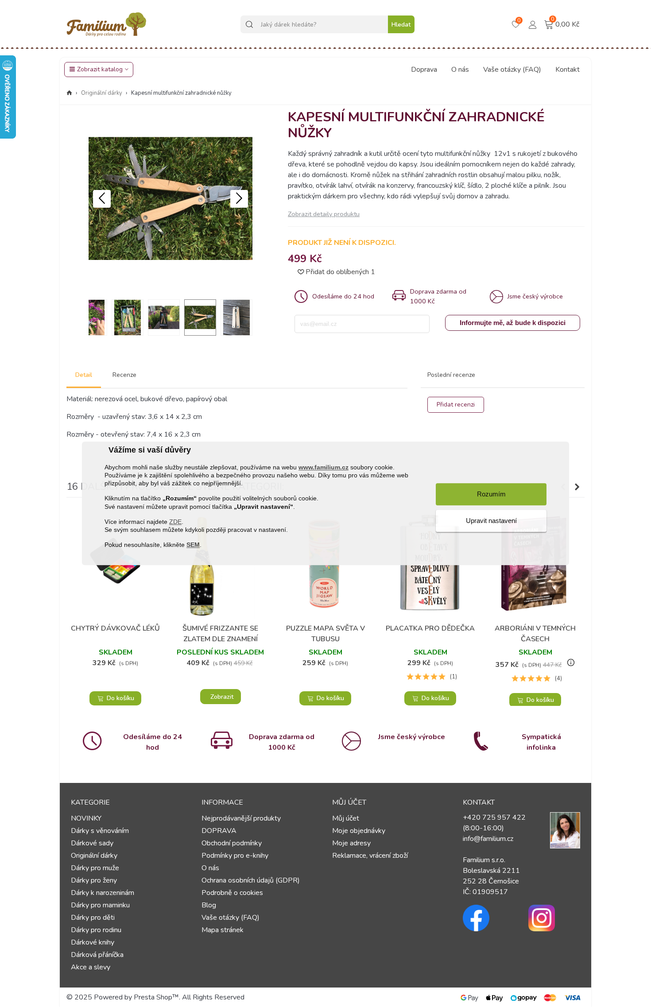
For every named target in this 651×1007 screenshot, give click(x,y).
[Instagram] (554, 918)
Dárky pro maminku (100, 905)
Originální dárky (94, 855)
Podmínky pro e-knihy (235, 855)
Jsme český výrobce (411, 737)
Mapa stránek (223, 930)
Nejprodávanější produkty (241, 818)
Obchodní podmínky (232, 843)
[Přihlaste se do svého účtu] (532, 24)
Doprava (424, 69)
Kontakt (567, 69)
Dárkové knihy (92, 942)
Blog (209, 905)
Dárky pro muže (95, 868)
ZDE (175, 521)
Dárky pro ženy (94, 880)
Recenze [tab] (124, 375)
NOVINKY (86, 818)
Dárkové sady (92, 843)
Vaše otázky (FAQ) (512, 69)
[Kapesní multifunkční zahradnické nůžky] (170, 287)
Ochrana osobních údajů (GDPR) (251, 880)
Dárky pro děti (93, 917)
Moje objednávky (358, 831)
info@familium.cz (488, 839)
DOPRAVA (219, 831)
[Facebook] (489, 918)
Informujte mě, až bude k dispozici (513, 322)
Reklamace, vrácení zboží (370, 855)
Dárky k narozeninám (102, 893)
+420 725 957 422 (494, 817)
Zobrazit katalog (100, 69)
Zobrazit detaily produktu (324, 213)
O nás (460, 69)
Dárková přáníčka (97, 955)
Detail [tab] (83, 375)
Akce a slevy (90, 967)
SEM (193, 545)
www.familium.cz (323, 467)
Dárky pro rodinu (96, 930)
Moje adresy (351, 843)
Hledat (401, 24)
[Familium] (106, 24)
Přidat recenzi (456, 404)
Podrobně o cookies (232, 893)
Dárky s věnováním (100, 831)
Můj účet (345, 818)
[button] (239, 199)
